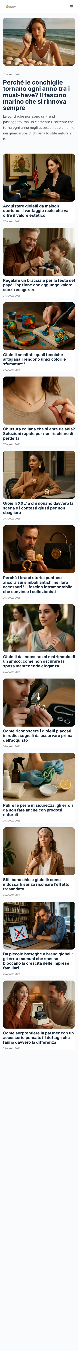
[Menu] (71, 6)
